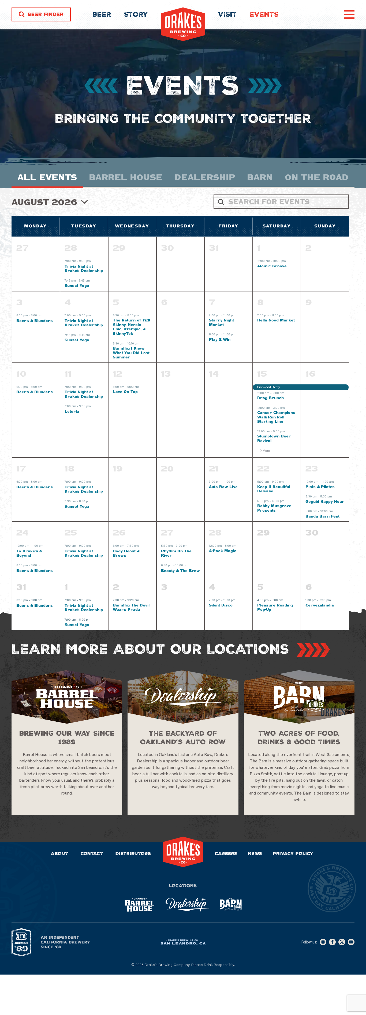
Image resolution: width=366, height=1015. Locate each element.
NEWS (255, 853)
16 (310, 373)
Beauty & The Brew (180, 570)
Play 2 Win (219, 339)
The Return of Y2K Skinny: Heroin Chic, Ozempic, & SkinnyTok (131, 327)
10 (21, 373)
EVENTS (264, 14)
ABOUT (59, 853)
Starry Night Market (221, 322)
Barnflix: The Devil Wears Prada (131, 607)
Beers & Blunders (34, 321)
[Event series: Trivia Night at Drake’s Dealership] (93, 261)
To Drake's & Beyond (29, 553)
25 (71, 532)
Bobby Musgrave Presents (274, 508)
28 (71, 248)
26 (119, 532)
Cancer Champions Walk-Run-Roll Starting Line (276, 417)
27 (167, 532)
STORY (136, 14)
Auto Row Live (223, 487)
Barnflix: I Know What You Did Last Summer (131, 352)
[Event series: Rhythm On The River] (190, 546)
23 (311, 468)
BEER (101, 14)
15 (262, 373)
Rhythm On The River (176, 553)
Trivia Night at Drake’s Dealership (84, 268)
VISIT (227, 14)
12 (117, 373)
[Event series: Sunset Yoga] (93, 281)
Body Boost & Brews (126, 553)
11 (68, 373)
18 (69, 468)
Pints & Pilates (320, 487)
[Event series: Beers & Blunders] (45, 316)
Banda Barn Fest (322, 516)
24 (22, 532)
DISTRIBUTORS (133, 853)
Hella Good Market (276, 320)
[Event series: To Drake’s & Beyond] (46, 546)
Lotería (72, 411)
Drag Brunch (270, 398)
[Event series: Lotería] (93, 407)
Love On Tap (125, 391)
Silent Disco (221, 605)
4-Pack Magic (222, 551)
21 (214, 468)
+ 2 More (263, 450)
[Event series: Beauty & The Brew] (191, 566)
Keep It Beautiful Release (273, 489)
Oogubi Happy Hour (324, 501)
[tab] (47, 180)
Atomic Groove (272, 266)
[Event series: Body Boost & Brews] (141, 546)
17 (21, 468)
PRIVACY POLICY (293, 853)
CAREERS (226, 853)
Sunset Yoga (77, 285)
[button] (347, 11)
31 (21, 587)
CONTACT (92, 853)
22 (263, 468)
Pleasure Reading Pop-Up (275, 607)
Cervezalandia (319, 605)
